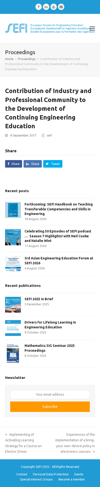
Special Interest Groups (36, 479)
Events (78, 474)
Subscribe (50, 407)
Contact (21, 474)
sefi (49, 135)
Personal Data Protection (51, 474)
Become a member (71, 479)
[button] (92, 28)
